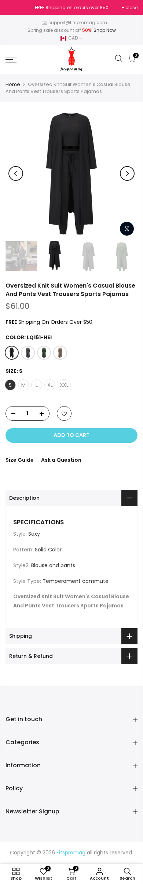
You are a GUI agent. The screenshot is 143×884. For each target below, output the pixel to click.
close (15, 7)
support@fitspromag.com (77, 22)
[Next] (127, 173)
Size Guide (20, 460)
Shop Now (105, 30)
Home (13, 84)
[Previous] (15, 173)
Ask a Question (61, 460)
